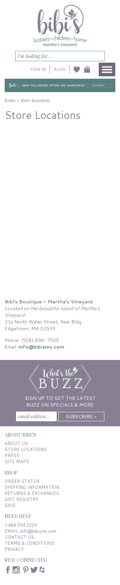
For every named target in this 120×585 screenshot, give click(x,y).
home (10, 100)
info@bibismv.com (41, 346)
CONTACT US (19, 537)
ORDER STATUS (22, 481)
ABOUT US (16, 443)
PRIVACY (14, 549)
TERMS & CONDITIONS (29, 543)
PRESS (12, 455)
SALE (10, 505)
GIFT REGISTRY (21, 499)
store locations (35, 100)
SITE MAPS (17, 461)
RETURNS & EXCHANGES (32, 493)
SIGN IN (38, 69)
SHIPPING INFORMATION (32, 487)
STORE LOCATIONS (26, 449)
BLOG (59, 69)
